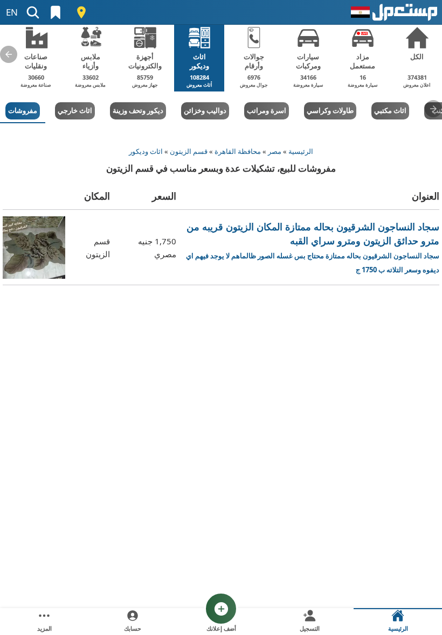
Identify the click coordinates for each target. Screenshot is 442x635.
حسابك (132, 628)
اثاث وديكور (146, 151)
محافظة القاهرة (238, 151)
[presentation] (8, 54)
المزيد (44, 628)
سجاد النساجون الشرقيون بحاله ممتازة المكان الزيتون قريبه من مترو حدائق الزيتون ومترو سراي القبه (312, 247)
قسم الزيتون (189, 151)
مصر (274, 151)
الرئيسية (300, 151)
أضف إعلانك (221, 628)
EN (12, 12)
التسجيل (310, 628)
